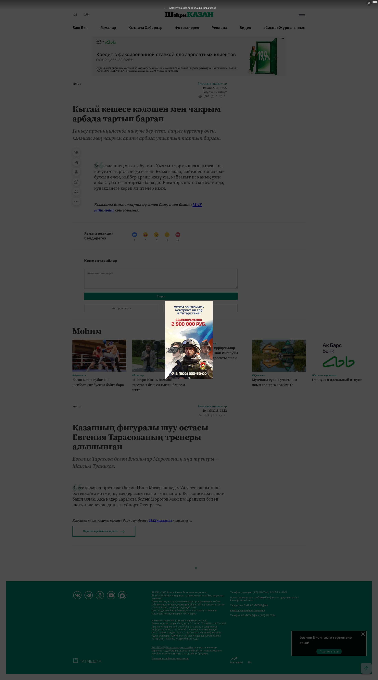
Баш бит (80, 27)
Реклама (219, 27)
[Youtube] (111, 595)
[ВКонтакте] (76, 152)
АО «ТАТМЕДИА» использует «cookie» (172, 647)
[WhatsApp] (76, 182)
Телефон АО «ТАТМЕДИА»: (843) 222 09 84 (252, 615)
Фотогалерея (187, 27)
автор (76, 84)
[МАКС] (122, 595)
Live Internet (236, 662)
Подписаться (329, 651)
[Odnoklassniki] (100, 595)
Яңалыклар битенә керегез (100, 531)
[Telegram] (76, 162)
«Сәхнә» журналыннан (285, 27)
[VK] (77, 595)
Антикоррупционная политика (247, 610)
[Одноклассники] (76, 172)
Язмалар (108, 27)
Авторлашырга (121, 308)
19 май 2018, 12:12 (215, 411)
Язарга (161, 296)
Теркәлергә (200, 308)
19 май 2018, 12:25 (215, 88)
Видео (245, 27)
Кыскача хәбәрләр (145, 27)
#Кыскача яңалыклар (212, 84)
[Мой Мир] (76, 192)
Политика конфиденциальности (170, 658)
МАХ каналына (160, 520)
